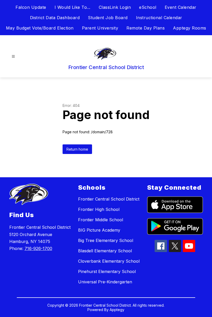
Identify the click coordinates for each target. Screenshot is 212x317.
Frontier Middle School (100, 219)
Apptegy (117, 309)
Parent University (100, 28)
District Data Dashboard (55, 17)
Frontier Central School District (108, 199)
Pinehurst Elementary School (107, 271)
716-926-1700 (38, 248)
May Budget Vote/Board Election (40, 28)
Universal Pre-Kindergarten (105, 281)
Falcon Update (31, 7)
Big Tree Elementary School (105, 240)
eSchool (147, 7)
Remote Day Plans (145, 28)
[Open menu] (13, 57)
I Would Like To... (72, 7)
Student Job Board (108, 17)
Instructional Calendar (159, 17)
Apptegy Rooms (189, 28)
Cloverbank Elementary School (109, 261)
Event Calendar (180, 7)
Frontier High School (98, 209)
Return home (77, 149)
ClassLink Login (115, 7)
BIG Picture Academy (99, 230)
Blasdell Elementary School (105, 250)
